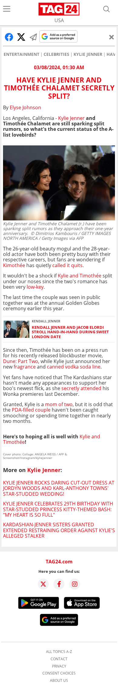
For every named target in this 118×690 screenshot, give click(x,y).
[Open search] (106, 9)
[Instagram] (74, 584)
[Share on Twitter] (21, 37)
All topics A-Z (59, 652)
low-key (34, 287)
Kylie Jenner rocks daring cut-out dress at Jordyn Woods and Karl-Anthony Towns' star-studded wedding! (58, 488)
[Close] (111, 37)
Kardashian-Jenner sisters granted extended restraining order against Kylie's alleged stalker (59, 530)
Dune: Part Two (20, 361)
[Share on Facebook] (9, 37)
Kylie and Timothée (79, 275)
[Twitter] (43, 584)
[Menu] (6, 9)
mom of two (59, 404)
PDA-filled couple (31, 409)
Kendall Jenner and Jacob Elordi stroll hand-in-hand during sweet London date (70, 332)
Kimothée (14, 265)
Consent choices (59, 673)
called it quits (67, 265)
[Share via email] (33, 37)
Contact (59, 659)
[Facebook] (59, 584)
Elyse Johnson (25, 107)
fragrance (25, 366)
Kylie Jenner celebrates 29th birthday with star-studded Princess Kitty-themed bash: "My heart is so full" (58, 509)
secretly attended (81, 388)
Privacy (59, 666)
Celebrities (56, 54)
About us (59, 680)
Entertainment (21, 54)
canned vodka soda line (73, 366)
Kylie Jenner (88, 54)
